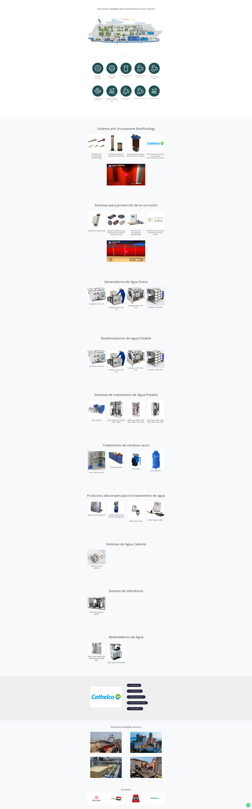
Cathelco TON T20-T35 (116, 308)
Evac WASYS (96, 420)
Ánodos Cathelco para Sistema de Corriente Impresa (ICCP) (116, 233)
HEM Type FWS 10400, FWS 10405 (116, 421)
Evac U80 (135, 469)
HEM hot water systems (96, 567)
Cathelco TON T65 (155, 307)
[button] (248, 805)
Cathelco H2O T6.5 (96, 304)
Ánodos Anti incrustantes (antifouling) (96, 156)
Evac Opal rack (116, 467)
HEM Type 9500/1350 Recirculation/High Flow (96, 658)
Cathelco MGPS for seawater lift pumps (116, 155)
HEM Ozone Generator (97, 515)
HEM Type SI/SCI (135, 521)
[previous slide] (88, 798)
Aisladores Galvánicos (96, 231)
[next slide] (164, 798)
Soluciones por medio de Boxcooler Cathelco (136, 155)
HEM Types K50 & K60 (116, 662)
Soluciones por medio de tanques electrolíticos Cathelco (155, 156)
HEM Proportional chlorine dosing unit (116, 516)
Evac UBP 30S (155, 471)
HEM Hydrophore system (96, 613)
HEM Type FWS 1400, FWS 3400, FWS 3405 (155, 421)
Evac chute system (96, 472)
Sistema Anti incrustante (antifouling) (136, 233)
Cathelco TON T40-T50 (136, 306)
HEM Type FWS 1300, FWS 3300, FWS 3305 (135, 421)
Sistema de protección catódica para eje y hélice (155, 233)
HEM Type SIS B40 (155, 520)
